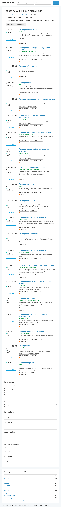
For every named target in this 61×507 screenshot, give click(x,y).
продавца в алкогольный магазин (37, 99)
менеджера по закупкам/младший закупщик (33, 315)
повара (26, 82)
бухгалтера (28, 29)
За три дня (30, 459)
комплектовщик (8, 485)
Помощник (7, 387)
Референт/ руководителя (33, 167)
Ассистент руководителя (10, 393)
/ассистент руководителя (33, 217)
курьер (5, 480)
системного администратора (35, 132)
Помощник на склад (9, 395)
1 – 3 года (30, 417)
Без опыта (30, 415)
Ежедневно (30, 435)
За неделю (30, 461)
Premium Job (8, 3)
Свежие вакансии (30, 407)
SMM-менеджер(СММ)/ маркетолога (32, 116)
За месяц (30, 463)
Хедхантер (30, 447)
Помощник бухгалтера (10, 385)
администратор (8, 498)
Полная (30, 425)
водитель (6, 478)
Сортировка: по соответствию (16, 24)
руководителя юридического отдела (35, 282)
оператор (6, 490)
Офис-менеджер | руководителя (36, 265)
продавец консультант (9, 495)
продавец (6, 483)
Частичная (30, 427)
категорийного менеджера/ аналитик (34, 150)
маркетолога (28, 233)
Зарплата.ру (30, 451)
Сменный (30, 439)
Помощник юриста (9, 397)
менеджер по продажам (10, 488)
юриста (26, 184)
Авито (30, 449)
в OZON (27, 200)
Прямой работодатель (30, 405)
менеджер (6, 476)
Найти (56, 3)
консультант (7, 493)
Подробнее (11, 39)
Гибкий (30, 437)
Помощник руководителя (10, 391)
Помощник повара (9, 389)
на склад (27, 298)
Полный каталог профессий (30, 500)
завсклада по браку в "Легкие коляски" (35, 48)
